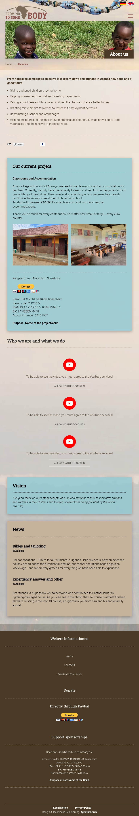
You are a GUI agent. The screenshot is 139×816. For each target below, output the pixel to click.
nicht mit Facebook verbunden (9, 144)
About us (23, 64)
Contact (69, 665)
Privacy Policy (83, 807)
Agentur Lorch (89, 812)
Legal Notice (60, 807)
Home (8, 64)
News (69, 656)
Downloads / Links (70, 674)
